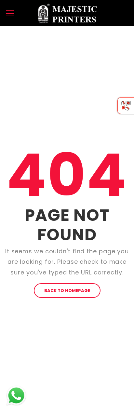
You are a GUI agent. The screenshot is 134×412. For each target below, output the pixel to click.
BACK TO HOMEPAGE (67, 290)
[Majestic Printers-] (67, 12)
